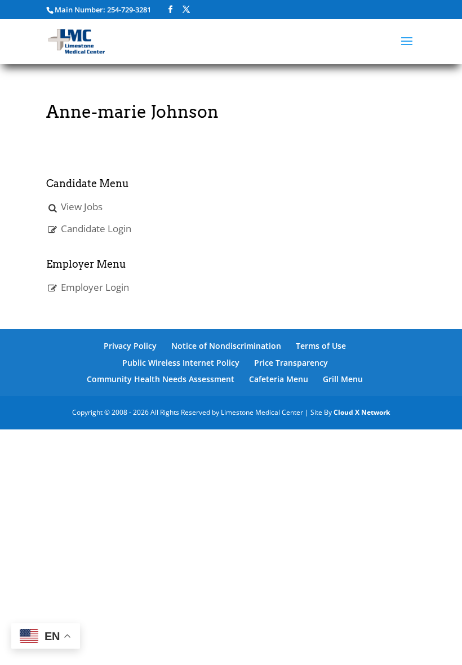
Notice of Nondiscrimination (226, 345)
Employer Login (95, 287)
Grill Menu (343, 379)
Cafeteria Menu (278, 379)
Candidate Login (96, 228)
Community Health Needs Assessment (160, 379)
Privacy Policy (130, 345)
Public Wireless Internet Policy (180, 362)
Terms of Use (321, 345)
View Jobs (82, 206)
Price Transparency (291, 362)
